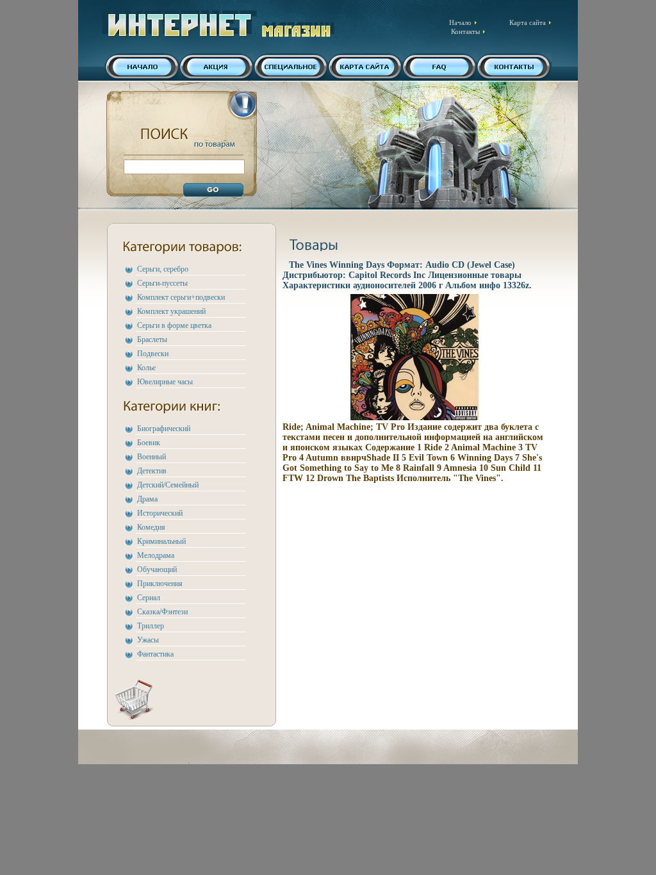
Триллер (150, 625)
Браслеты (152, 339)
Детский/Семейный (168, 484)
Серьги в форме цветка (174, 325)
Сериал (148, 597)
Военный (151, 456)
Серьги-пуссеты (162, 283)
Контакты (465, 31)
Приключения (160, 583)
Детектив (152, 470)
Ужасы (148, 639)
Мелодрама (155, 555)
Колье (146, 367)
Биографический (163, 428)
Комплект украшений (171, 311)
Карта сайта (527, 22)
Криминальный (161, 541)
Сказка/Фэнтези (162, 611)
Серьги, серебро (162, 269)
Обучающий (157, 569)
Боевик (148, 442)
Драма (147, 499)
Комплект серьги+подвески (181, 297)
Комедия (151, 527)
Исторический (160, 513)
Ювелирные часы (165, 381)
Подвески (152, 353)
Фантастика (155, 654)
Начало (460, 22)
